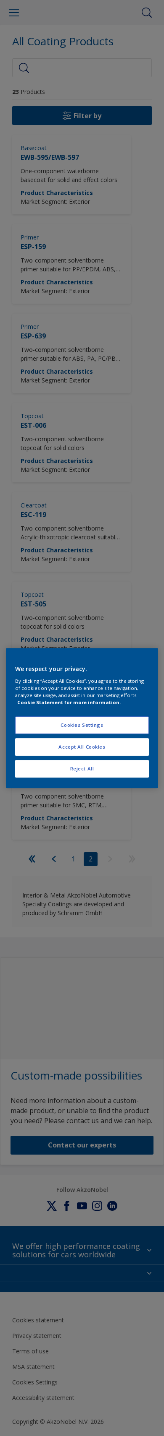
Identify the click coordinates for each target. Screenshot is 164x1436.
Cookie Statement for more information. (69, 702)
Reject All (82, 768)
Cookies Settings (82, 725)
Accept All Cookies (81, 747)
